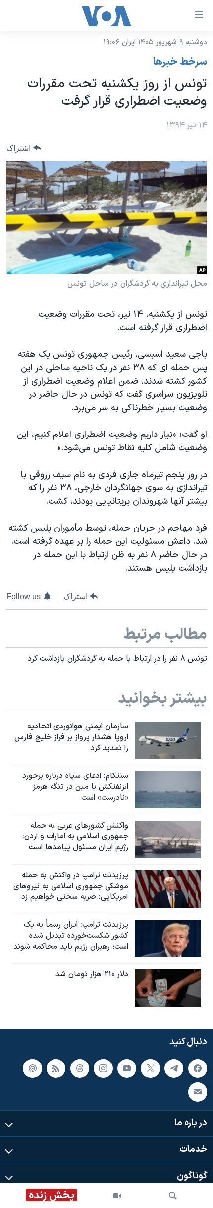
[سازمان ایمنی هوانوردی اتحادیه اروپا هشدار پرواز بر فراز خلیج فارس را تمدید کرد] (168, 740)
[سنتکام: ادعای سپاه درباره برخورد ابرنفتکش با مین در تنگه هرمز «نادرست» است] (168, 789)
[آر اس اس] (56, 1068)
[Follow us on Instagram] (103, 1068)
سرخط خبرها (180, 62)
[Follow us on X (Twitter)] (150, 1068)
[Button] (23, 148)
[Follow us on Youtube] (126, 1068)
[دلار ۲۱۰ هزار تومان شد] (168, 988)
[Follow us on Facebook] (197, 1068)
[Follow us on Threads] (79, 1068)
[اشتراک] (197, 1091)
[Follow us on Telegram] (173, 1068)
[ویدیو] (117, 1195)
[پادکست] (32, 1068)
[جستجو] (173, 1195)
